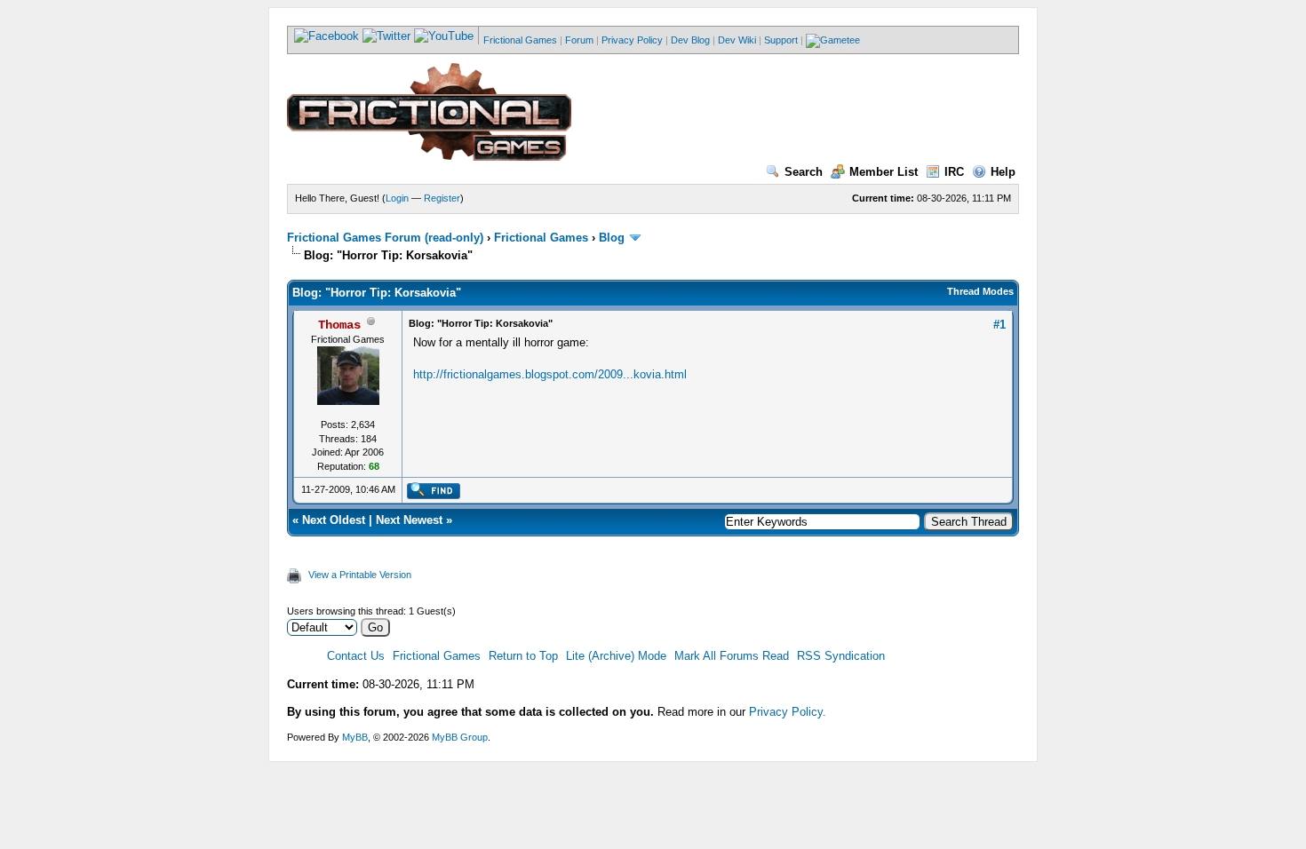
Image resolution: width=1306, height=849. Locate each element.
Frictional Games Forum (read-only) (385, 237)
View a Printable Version (359, 574)
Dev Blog (690, 40)
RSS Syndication (841, 656)
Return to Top (523, 656)
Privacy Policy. (787, 711)
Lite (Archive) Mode (616, 656)
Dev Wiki (737, 40)
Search (803, 172)
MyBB (355, 737)
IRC (954, 172)
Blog (612, 237)
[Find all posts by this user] (433, 495)
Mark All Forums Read (731, 656)
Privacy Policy (632, 40)
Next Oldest (333, 520)
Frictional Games (520, 40)
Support (781, 40)
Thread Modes (980, 291)
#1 (999, 324)
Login (397, 198)
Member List (883, 172)
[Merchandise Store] (833, 40)
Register (442, 198)
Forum (579, 40)
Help (1003, 172)
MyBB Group (460, 737)
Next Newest (409, 520)
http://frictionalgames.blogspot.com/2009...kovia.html (550, 374)
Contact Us (356, 656)
